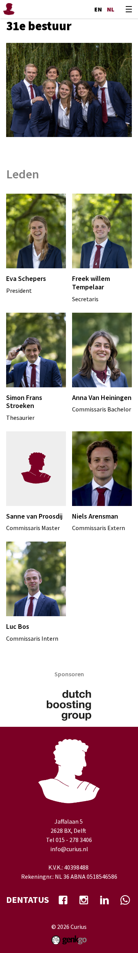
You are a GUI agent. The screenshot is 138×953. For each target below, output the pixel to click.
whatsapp (125, 899)
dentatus (27, 900)
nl (110, 9)
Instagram (83, 899)
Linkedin (104, 899)
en (98, 9)
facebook (62, 899)
